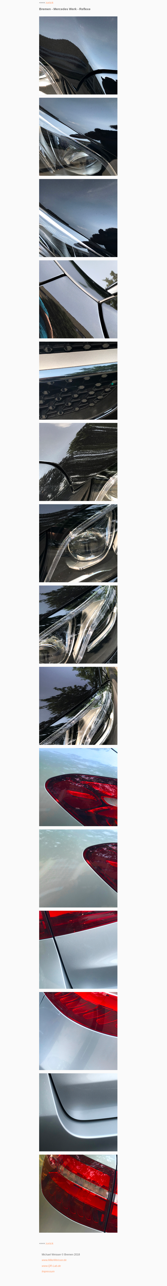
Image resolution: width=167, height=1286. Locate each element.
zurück (49, 2)
